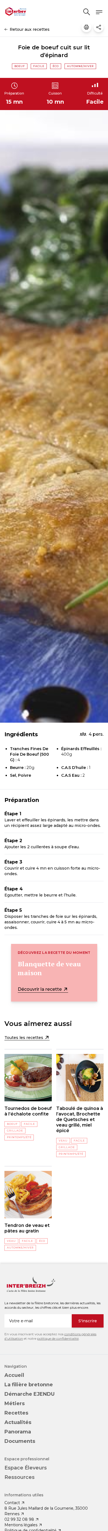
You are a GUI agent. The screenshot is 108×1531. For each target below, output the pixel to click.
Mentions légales (20, 1524)
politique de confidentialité (58, 1338)
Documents (19, 1441)
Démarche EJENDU (29, 1394)
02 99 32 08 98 (19, 1519)
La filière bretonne (28, 1385)
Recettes (16, 1413)
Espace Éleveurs (25, 1468)
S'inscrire (87, 1320)
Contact (12, 1502)
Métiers (14, 1403)
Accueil (14, 1375)
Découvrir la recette (40, 989)
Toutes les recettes (24, 1037)
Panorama (17, 1432)
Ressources (19, 1477)
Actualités (17, 1422)
